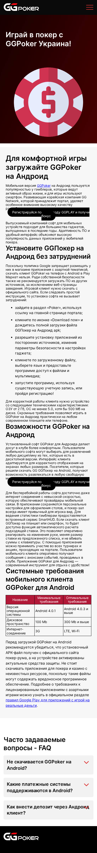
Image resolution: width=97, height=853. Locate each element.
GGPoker (44, 185)
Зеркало (12, 9)
